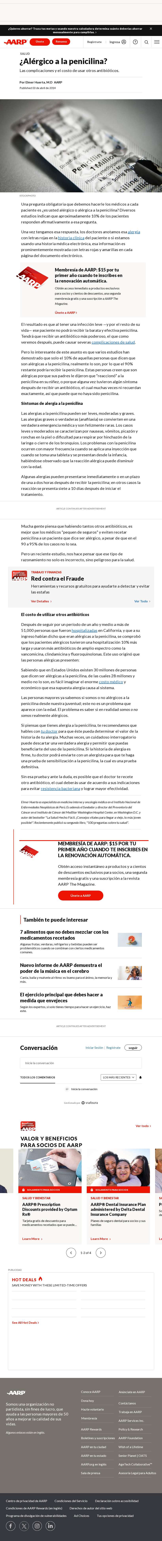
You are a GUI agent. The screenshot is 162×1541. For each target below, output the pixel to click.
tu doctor (49, 731)
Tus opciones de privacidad (115, 1515)
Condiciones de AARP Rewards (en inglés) (34, 1508)
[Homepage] (16, 42)
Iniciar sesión (94, 1047)
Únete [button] (40, 41)
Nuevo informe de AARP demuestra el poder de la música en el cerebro (61, 968)
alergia (134, 231)
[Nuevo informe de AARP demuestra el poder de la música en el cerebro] (130, 973)
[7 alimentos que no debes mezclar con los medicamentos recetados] (130, 941)
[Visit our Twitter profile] (24, 1526)
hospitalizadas (84, 630)
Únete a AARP (65, 312)
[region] (81, 1078)
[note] (81, 195)
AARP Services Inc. (131, 1420)
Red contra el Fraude (57, 578)
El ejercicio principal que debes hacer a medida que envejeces (61, 997)
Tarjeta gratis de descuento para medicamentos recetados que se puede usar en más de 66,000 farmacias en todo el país (49, 1223)
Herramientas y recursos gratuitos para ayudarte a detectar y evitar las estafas (90, 589)
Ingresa (115, 42)
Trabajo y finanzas (46, 572)
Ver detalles (40, 601)
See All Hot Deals (24, 1322)
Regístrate (94, 41)
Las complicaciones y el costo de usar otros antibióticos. (69, 70)
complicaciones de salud (113, 342)
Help (135, 42)
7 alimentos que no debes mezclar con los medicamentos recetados (64, 935)
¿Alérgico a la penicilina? (63, 61)
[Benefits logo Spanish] (19, 579)
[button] (151, 28)
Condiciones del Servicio (71, 1501)
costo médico (111, 681)
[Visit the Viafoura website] (89, 1102)
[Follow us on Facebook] (11, 1526)
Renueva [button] (61, 41)
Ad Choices (81, 1515)
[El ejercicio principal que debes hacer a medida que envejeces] (130, 1002)
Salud (25, 53)
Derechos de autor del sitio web (91, 1508)
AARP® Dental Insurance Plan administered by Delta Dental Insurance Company (118, 1209)
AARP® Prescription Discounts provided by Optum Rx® (49, 1209)
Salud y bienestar (36, 1198)
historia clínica (71, 237)
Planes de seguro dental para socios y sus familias (118, 1222)
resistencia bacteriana (60, 788)
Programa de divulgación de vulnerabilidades (36, 1515)
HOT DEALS (24, 1279)
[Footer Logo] (33, 1392)
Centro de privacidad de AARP (26, 1501)
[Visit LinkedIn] (51, 1526)
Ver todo (141, 601)
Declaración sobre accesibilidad (116, 1501)
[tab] (37, 1077)
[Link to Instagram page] (37, 1526)
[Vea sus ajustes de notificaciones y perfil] (140, 1077)
